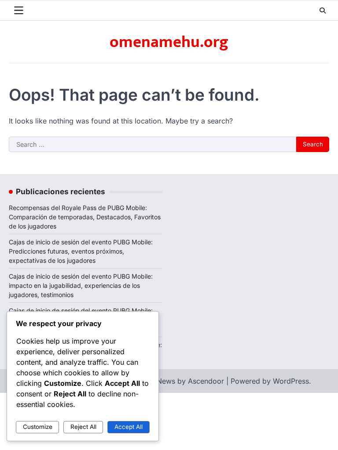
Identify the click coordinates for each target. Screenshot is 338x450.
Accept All (128, 426)
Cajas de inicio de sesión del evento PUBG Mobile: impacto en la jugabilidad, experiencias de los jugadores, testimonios (81, 285)
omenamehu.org (169, 42)
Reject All (83, 426)
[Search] (322, 10)
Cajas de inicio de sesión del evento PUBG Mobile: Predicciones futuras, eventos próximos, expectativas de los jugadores (81, 251)
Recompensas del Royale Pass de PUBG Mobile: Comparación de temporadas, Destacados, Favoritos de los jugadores (85, 217)
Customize (37, 426)
